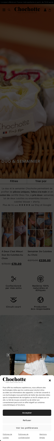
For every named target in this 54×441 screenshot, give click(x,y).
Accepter (27, 413)
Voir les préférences (27, 428)
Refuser (27, 420)
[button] (49, 380)
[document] (27, 220)
